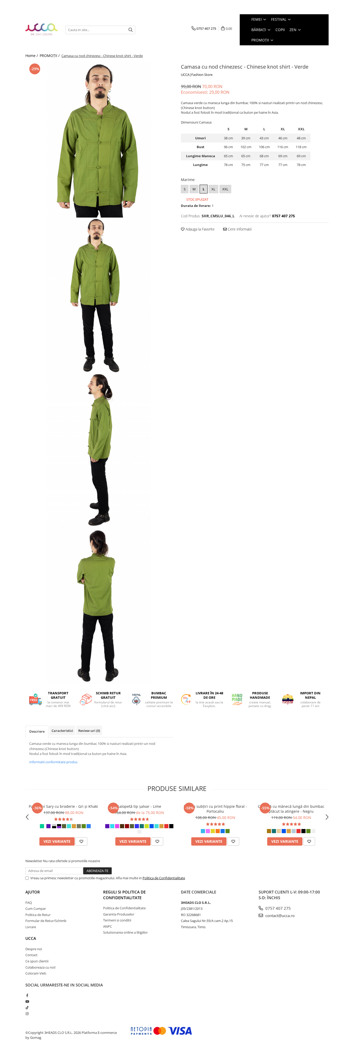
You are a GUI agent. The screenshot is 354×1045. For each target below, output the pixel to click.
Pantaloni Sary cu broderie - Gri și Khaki (63, 806)
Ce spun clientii (36, 961)
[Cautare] (130, 30)
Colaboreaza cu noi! (40, 967)
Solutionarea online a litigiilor (125, 932)
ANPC (107, 926)
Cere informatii (239, 229)
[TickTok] (27, 1007)
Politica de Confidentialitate (164, 878)
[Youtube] (27, 1001)
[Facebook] (27, 995)
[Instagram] (27, 1013)
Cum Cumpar (35, 908)
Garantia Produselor (118, 914)
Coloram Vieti (35, 973)
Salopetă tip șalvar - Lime (139, 806)
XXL (225, 189)
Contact (31, 955)
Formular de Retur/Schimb (45, 920)
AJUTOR (32, 892)
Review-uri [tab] (89, 730)
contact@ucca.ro (279, 915)
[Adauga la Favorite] (81, 841)
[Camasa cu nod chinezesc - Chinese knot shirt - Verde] (99, 140)
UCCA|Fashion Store (197, 74)
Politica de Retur (38, 914)
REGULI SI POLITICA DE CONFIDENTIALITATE (124, 894)
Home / (32, 55)
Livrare (30, 927)
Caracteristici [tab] (62, 730)
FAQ (28, 902)
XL (213, 189)
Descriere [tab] (37, 731)
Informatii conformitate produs (53, 762)
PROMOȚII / (50, 55)
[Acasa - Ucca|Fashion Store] (41, 29)
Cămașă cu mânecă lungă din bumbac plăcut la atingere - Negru (291, 809)
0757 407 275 (277, 908)
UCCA (30, 938)
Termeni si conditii (117, 920)
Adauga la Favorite (200, 229)
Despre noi (33, 949)
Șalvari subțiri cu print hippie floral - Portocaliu (215, 809)
